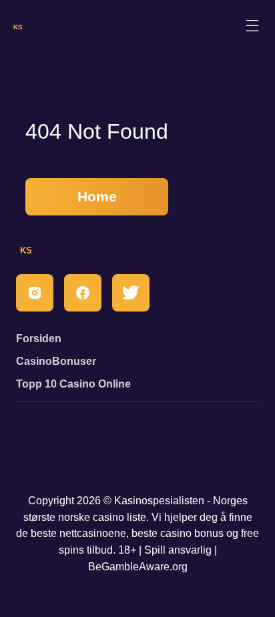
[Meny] (252, 26)
